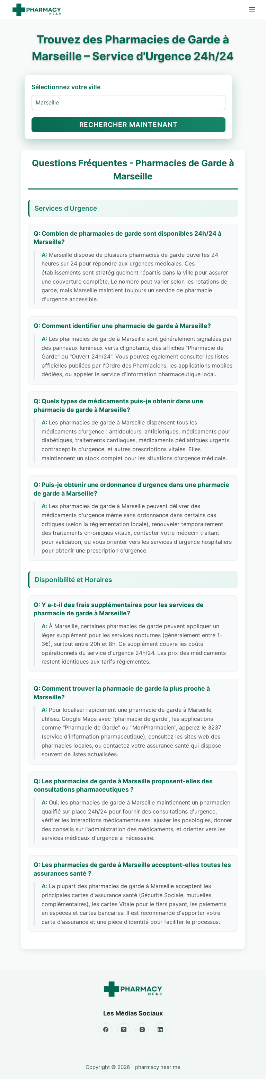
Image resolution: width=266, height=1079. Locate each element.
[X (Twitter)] (124, 1029)
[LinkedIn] (160, 1029)
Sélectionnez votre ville (66, 87)
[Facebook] (105, 1029)
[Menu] (252, 10)
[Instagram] (142, 1029)
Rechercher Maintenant (128, 124)
